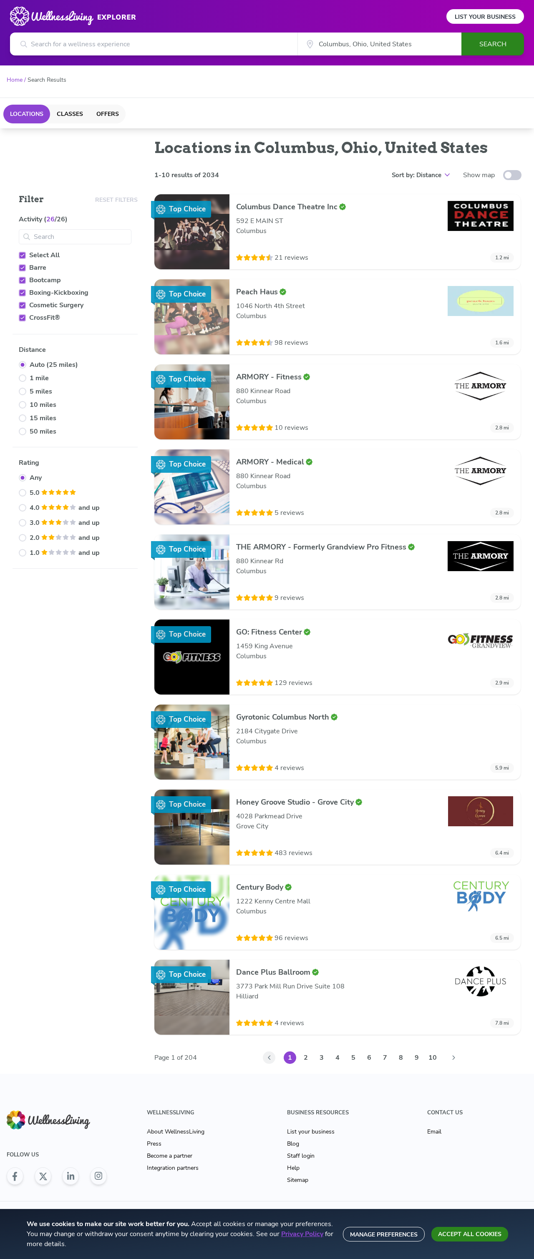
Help (293, 1168)
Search (492, 44)
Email (434, 1132)
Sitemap (297, 1180)
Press (154, 1144)
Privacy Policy (302, 1234)
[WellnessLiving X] (43, 1176)
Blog (293, 1144)
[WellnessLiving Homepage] (57, 1120)
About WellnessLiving (175, 1132)
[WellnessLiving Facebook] (15, 1176)
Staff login (301, 1156)
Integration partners (173, 1168)
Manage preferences (384, 1235)
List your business (311, 1132)
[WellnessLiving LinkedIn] (70, 1176)
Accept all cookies (469, 1234)
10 (432, 1057)
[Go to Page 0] (269, 1057)
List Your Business (485, 17)
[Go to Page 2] (453, 1057)
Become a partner (169, 1156)
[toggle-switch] (512, 175)
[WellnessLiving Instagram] (98, 1176)
